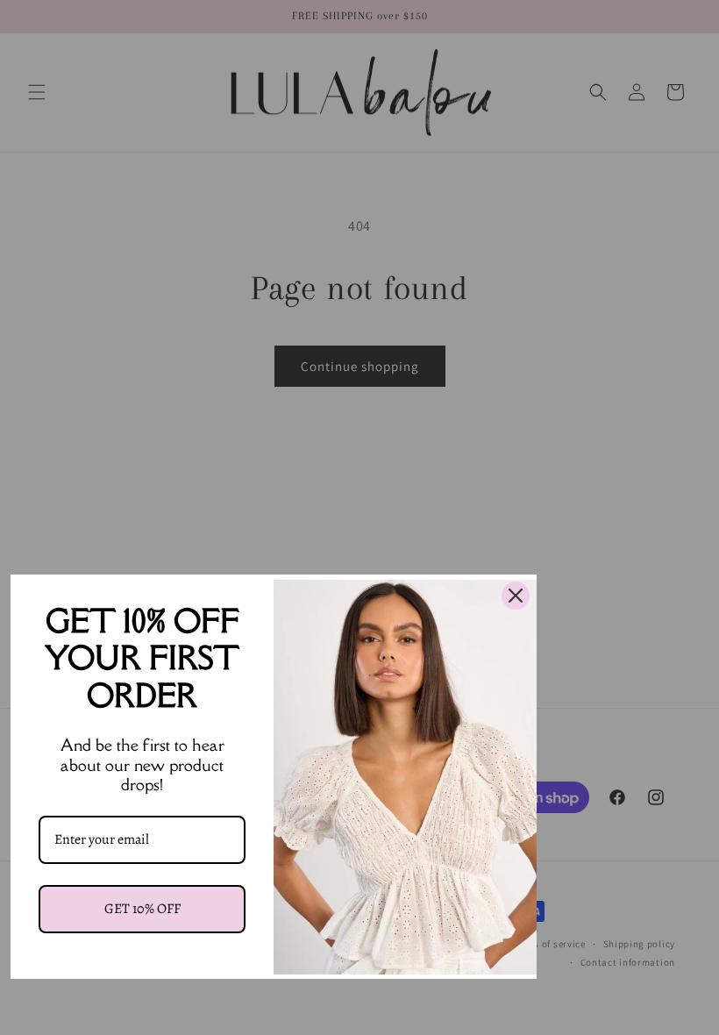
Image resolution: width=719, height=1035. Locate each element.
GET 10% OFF (142, 908)
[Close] (516, 596)
